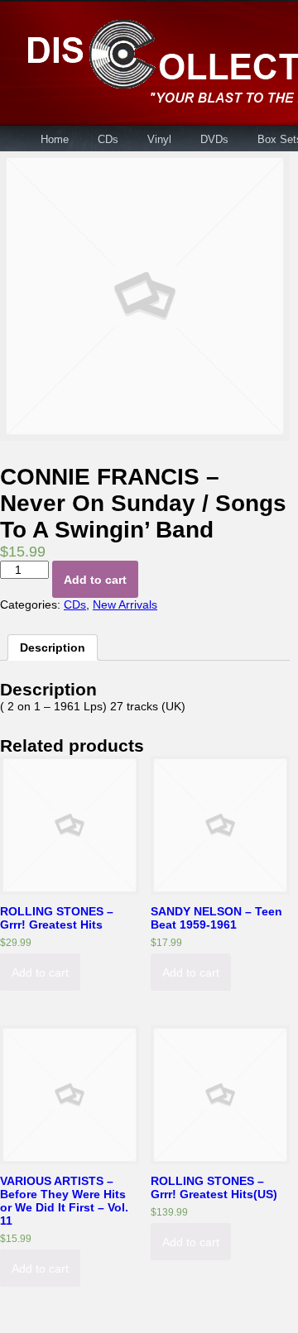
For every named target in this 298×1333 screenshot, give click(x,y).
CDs (108, 139)
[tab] (52, 647)
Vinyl (159, 139)
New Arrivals (125, 604)
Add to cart (95, 579)
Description (52, 647)
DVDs (214, 139)
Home (55, 139)
